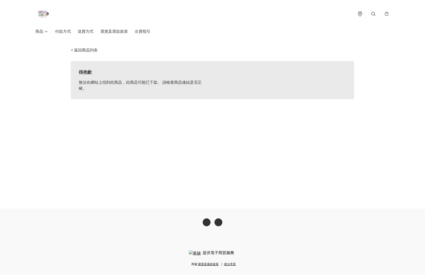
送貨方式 (85, 31)
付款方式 (63, 31)
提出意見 (230, 264)
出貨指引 (143, 31)
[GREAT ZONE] (43, 14)
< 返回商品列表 (84, 50)
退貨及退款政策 (114, 31)
